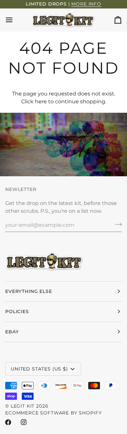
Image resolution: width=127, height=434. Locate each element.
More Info (86, 4)
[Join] (116, 224)
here (41, 101)
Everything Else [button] (28, 291)
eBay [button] (12, 332)
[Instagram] (24, 422)
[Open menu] (15, 19)
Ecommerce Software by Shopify (53, 413)
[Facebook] (8, 422)
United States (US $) (39, 369)
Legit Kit (23, 406)
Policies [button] (17, 311)
